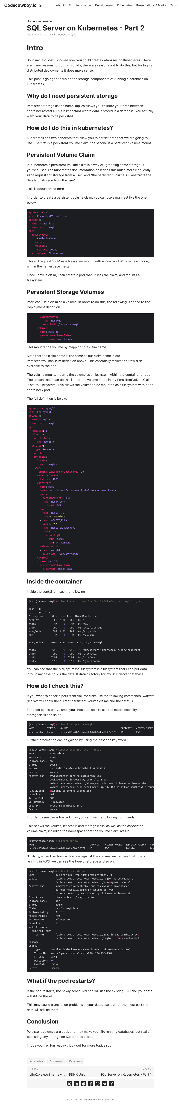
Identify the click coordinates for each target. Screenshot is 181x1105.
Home (31, 21)
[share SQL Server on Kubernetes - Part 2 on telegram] (104, 1083)
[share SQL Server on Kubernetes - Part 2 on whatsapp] (97, 1083)
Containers (56, 1061)
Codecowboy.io (20, 5)
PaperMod (109, 1099)
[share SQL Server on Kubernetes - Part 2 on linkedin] (76, 1083)
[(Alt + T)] (40, 5)
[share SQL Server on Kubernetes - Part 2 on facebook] (90, 1083)
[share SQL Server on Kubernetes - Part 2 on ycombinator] (111, 1083)
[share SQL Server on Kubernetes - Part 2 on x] (69, 1083)
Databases (75, 1061)
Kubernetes (45, 21)
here (60, 189)
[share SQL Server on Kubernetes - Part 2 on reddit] (83, 1083)
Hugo (98, 1099)
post (50, 60)
